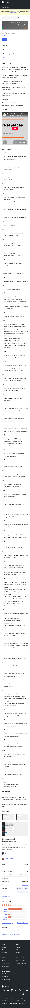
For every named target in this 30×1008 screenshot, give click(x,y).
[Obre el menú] (27, 2)
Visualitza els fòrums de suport (11, 934)
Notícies (4, 947)
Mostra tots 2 (25, 885)
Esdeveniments (20, 960)
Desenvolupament (8, 54)
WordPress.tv (6, 966)
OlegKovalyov (9, 858)
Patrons (18, 952)
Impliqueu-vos (20, 958)
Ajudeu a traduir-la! (15, 12)
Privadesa (4, 952)
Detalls (5, 45)
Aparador (18, 944)
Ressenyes (6, 50)
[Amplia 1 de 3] (12, 816)
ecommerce (20, 888)
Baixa (4, 39)
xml (27, 891)
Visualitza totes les (22, 923)
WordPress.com (7, 971)
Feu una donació (21, 963)
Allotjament (5, 950)
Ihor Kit (6, 35)
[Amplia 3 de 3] (26, 824)
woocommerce (21, 891)
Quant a (4, 944)
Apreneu (4, 958)
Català (7, 986)
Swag (18, 966)
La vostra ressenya (7, 923)
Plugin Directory (6, 7)
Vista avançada (6, 896)
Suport (5, 58)
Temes (18, 947)
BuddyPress (6, 979)
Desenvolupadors (7, 963)
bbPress (5, 976)
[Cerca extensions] (18, 17)
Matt (4, 974)
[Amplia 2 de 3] (26, 816)
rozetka (26, 888)
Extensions (19, 950)
